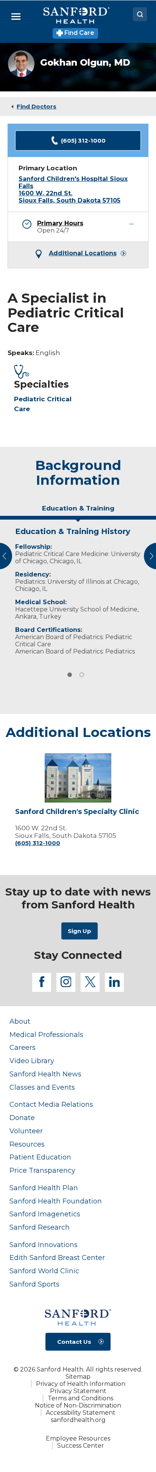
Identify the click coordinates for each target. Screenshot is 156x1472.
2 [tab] (82, 674)
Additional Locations (83, 253)
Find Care (78, 32)
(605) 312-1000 (83, 140)
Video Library (31, 1060)
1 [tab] (69, 674)
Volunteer (26, 1130)
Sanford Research (39, 1227)
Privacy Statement (78, 1391)
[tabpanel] (78, 589)
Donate (22, 1117)
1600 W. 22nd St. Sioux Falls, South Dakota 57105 (69, 197)
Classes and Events (42, 1087)
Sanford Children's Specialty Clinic (77, 812)
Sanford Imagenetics (44, 1214)
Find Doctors (36, 106)
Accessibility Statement (80, 1412)
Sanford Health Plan (43, 1187)
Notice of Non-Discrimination (78, 1405)
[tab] (78, 511)
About (19, 1021)
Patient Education (40, 1157)
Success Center (80, 1445)
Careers (22, 1047)
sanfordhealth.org (78, 1419)
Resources (27, 1144)
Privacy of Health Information (80, 1383)
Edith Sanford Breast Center (57, 1257)
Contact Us (74, 1341)
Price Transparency (42, 1170)
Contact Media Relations (51, 1104)
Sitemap (78, 1376)
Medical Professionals (46, 1034)
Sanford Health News (45, 1074)
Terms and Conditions (80, 1398)
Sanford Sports (34, 1284)
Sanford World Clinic (44, 1270)
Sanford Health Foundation (55, 1201)
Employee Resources (78, 1438)
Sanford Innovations (43, 1244)
